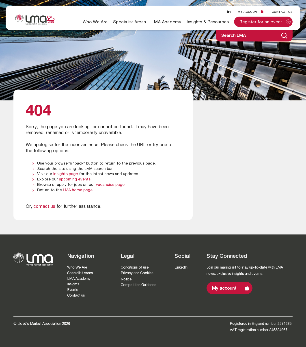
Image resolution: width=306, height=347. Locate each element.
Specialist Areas (129, 21)
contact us (44, 207)
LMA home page (78, 190)
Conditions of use (135, 267)
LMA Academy (166, 21)
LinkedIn (181, 267)
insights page (65, 174)
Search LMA (233, 36)
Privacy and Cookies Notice (137, 276)
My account (224, 288)
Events (72, 289)
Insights (73, 284)
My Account (248, 12)
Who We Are (95, 21)
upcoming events (75, 180)
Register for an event (260, 22)
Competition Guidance (138, 285)
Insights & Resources (208, 21)
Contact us (282, 12)
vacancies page (110, 185)
